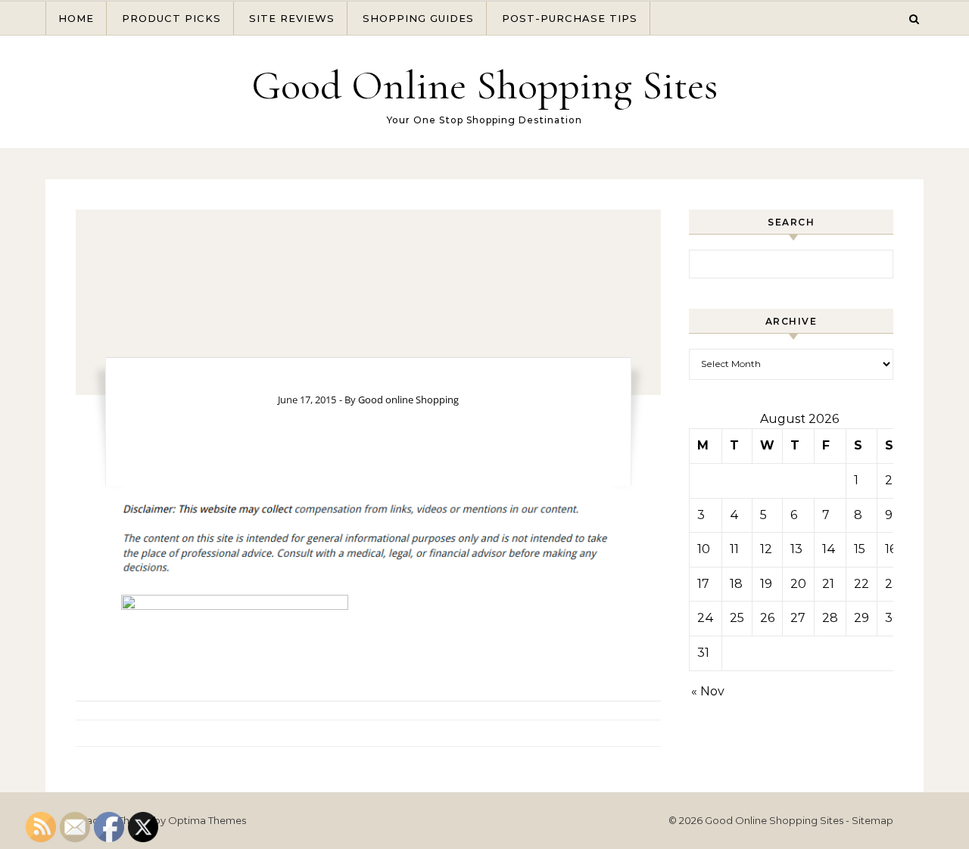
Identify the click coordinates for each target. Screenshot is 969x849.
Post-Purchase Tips (569, 18)
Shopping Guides (418, 18)
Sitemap (872, 820)
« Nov (707, 691)
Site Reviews (292, 18)
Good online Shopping (408, 399)
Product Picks (171, 18)
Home (76, 18)
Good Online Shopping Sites (484, 85)
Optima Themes (207, 820)
